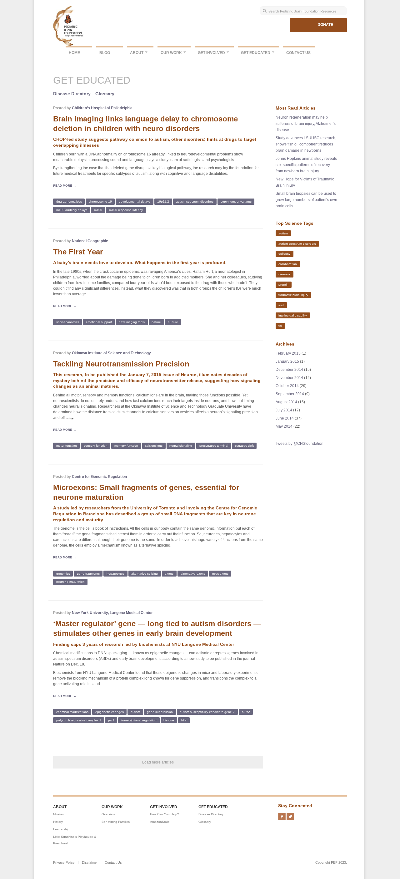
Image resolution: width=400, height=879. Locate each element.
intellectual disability (292, 315)
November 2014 (289, 378)
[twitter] (290, 815)
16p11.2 (163, 201)
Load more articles (158, 762)
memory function (126, 445)
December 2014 (289, 369)
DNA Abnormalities (69, 201)
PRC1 (111, 720)
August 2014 (286, 402)
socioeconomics (67, 322)
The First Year (78, 252)
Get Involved (212, 53)
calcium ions (153, 445)
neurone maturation (70, 581)
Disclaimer (90, 862)
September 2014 (290, 394)
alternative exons (193, 573)
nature (156, 322)
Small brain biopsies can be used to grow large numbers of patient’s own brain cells (306, 199)
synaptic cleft (244, 445)
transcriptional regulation (139, 720)
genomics (63, 573)
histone (168, 720)
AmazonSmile (160, 821)
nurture (173, 322)
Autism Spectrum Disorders (194, 201)
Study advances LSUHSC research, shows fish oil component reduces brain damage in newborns (306, 144)
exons (169, 573)
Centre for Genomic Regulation (99, 476)
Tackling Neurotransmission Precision (121, 364)
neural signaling (180, 445)
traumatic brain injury (293, 295)
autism (135, 712)
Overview (108, 814)
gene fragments (88, 573)
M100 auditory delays (71, 210)
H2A (184, 720)
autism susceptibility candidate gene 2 (207, 712)
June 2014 (285, 418)
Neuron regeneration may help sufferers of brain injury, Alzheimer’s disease (306, 123)
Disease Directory (72, 93)
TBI (280, 325)
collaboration (287, 264)
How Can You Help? (164, 814)
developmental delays (134, 201)
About (137, 53)
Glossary (104, 93)
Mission (58, 814)
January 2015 (287, 361)
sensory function (96, 445)
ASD (281, 305)
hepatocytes (115, 573)
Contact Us (298, 53)
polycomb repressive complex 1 (78, 720)
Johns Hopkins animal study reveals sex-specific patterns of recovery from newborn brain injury (306, 164)
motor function (66, 445)
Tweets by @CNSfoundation (299, 443)
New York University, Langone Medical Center (112, 613)
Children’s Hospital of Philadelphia (102, 108)
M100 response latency (126, 210)
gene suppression (160, 712)
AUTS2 (246, 712)
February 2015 (288, 353)
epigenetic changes (109, 712)
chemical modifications (72, 712)
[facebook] (282, 815)
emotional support (99, 322)
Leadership (61, 829)
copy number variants (236, 201)
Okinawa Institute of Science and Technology (111, 353)
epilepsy (284, 253)
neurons (284, 274)
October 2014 (287, 386)
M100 (98, 210)
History (58, 821)
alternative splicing (144, 573)
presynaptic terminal (213, 445)
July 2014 (284, 410)
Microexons (220, 573)
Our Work (172, 53)
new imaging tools (132, 322)
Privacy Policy (64, 862)
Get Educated (256, 53)
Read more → (64, 185)
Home (74, 53)
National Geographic (90, 241)
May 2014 (284, 426)
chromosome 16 (100, 201)
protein (283, 284)
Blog (104, 53)
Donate (325, 24)
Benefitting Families (116, 821)
